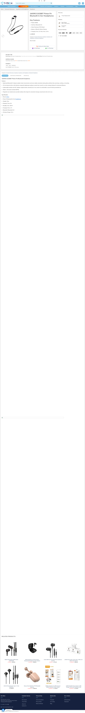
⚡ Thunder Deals (23, 6)
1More (7, 97)
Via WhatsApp (50, 48)
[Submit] (51, 3)
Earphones (32, 9)
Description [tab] (5, 75)
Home (2, 9)
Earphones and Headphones (46, 6)
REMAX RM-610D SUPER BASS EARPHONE (11, 660)
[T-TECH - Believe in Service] (7, 3)
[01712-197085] (41, 1)
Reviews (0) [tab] (26, 75)
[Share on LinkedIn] (65, 36)
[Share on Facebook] (59, 36)
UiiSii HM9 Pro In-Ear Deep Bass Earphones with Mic (53, 660)
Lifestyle (62, 6)
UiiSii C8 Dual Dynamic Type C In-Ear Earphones (11, 686)
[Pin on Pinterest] (64, 36)
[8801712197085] (44, 1)
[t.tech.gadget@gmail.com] (39, 1)
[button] (79, 3)
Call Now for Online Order (43, 46)
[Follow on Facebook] (45, 0)
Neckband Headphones (39, 38)
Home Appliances (34, 6)
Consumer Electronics (10, 9)
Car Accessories (69, 6)
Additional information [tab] (15, 75)
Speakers (56, 6)
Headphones (18, 99)
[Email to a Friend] (62, 36)
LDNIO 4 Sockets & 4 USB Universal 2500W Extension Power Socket (52, 686)
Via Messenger (37, 48)
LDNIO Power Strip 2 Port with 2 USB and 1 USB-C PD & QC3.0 (73, 660)
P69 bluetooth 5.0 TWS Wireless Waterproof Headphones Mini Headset (32, 660)
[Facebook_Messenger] (3, 710)
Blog (76, 6)
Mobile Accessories (12, 6)
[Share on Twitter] (60, 36)
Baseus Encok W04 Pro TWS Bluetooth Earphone (32, 686)
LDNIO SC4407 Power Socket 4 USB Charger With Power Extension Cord (73, 686)
